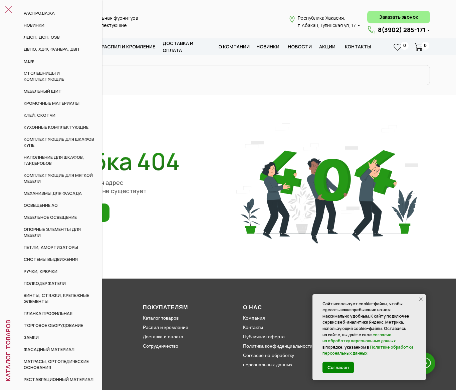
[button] (398, 17)
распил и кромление (128, 46)
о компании (234, 46)
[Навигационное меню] (8, 10)
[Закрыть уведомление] (421, 299)
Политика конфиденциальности (277, 346)
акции (327, 46)
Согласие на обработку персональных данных (268, 360)
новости (300, 46)
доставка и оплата (178, 47)
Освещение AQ (41, 205)
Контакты (358, 46)
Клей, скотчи (39, 115)
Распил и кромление (165, 327)
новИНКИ (267, 46)
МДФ (29, 61)
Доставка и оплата (163, 336)
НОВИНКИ (34, 25)
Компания (254, 318)
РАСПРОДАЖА (39, 13)
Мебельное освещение (50, 217)
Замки (31, 337)
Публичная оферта (264, 336)
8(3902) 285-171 (402, 30)
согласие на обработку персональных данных (359, 338)
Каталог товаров (161, 318)
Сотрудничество (160, 346)
